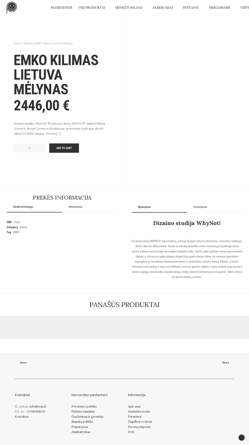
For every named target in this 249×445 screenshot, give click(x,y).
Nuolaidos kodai (139, 411)
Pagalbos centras (140, 421)
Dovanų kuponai (139, 427)
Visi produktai (91, 7)
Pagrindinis (61, 7)
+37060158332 (36, 411)
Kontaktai (21, 416)
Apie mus (134, 406)
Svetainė (191, 7)
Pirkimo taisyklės (83, 411)
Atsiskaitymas (80, 432)
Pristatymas (79, 427)
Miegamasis (219, 7)
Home (17, 43)
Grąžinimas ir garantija (87, 416)
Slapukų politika (82, 421)
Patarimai (134, 416)
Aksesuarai (162, 7)
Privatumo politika (84, 406)
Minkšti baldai (128, 7)
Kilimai (28, 43)
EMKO (16, 232)
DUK (131, 432)
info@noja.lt (37, 406)
